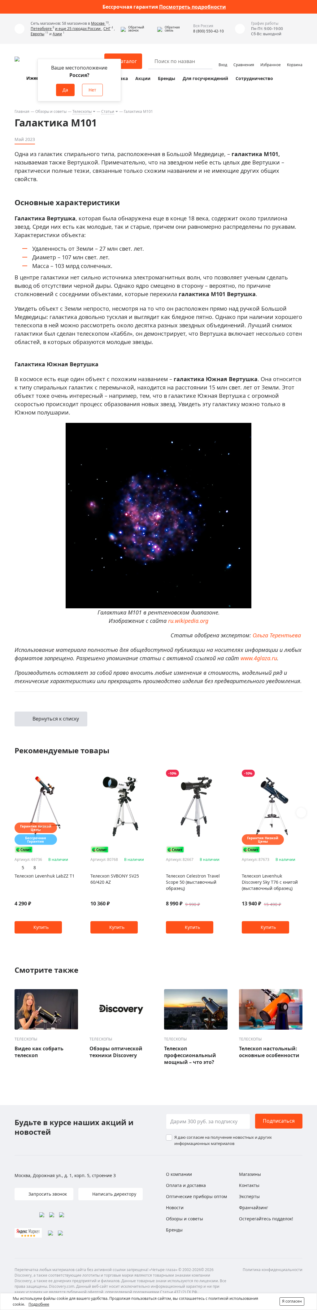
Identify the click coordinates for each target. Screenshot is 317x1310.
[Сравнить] (72, 773)
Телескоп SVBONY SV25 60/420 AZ (114, 879)
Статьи (107, 111)
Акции (142, 78)
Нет (92, 90)
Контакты (249, 1185)
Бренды (166, 78)
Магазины (250, 1174)
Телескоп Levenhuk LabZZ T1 (45, 876)
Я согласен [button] (292, 1301)
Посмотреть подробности (192, 6)
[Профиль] (223, 58)
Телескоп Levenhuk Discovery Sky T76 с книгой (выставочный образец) (270, 882)
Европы (37, 33)
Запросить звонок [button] (47, 1194)
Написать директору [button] (113, 1194)
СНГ (107, 28)
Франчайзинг (253, 1207)
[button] (137, 29)
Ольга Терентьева (277, 635)
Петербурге (42, 28)
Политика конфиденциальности (272, 1269)
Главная (22, 111)
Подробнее (38, 1304)
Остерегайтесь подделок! (266, 1219)
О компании (179, 1174)
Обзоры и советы (51, 111)
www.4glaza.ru (259, 658)
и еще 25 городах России (78, 28)
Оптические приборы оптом (196, 1196)
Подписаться (279, 1120)
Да (65, 90)
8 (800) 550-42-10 (208, 31)
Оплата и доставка (186, 1185)
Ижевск (35, 78)
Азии (57, 33)
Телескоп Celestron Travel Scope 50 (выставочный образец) (193, 882)
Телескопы (82, 111)
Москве (98, 23)
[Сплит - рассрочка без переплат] (24, 849)
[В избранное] (64, 773)
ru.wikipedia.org (188, 620)
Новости (175, 1207)
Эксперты (249, 1196)
